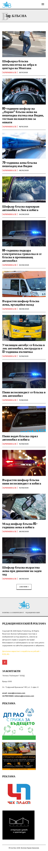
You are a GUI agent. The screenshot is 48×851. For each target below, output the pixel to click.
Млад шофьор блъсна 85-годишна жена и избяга (20, 525)
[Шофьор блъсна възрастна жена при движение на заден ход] (24, 550)
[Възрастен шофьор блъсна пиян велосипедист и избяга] (24, 463)
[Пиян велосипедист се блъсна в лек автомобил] (24, 375)
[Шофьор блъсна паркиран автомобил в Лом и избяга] (24, 189)
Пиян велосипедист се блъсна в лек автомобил (24, 393)
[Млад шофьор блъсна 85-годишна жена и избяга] (24, 507)
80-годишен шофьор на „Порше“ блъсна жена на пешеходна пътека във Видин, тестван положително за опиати (23, 115)
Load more (23, 586)
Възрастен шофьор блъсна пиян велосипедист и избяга (21, 481)
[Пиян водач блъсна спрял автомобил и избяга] (24, 419)
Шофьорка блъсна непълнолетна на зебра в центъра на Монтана (19, 64)
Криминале (10, 72)
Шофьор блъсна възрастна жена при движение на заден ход (22, 570)
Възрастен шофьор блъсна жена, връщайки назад (20, 302)
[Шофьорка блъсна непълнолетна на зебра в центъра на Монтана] (24, 44)
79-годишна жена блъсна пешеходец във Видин (19, 164)
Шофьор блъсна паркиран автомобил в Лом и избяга (20, 208)
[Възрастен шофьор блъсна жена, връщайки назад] (24, 284)
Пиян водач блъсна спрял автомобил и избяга (20, 437)
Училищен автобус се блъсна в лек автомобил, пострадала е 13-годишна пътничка (23, 348)
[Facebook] (4, 662)
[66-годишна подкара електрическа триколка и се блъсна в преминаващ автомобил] (24, 233)
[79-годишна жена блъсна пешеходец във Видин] (24, 146)
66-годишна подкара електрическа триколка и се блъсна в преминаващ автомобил (22, 255)
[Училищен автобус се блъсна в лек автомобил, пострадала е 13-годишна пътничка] (24, 328)
